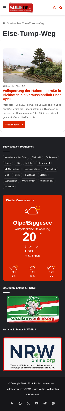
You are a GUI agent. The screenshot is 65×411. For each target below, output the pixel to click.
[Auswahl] (4, 9)
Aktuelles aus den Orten (16, 157)
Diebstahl (36, 157)
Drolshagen (51, 157)
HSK (18, 163)
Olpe (7, 175)
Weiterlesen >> (14, 124)
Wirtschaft (9, 186)
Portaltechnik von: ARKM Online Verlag (25, 389)
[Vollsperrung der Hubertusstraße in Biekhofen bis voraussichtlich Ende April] (32, 65)
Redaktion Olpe (12, 86)
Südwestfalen (11, 181)
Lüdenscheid (43, 163)
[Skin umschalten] (54, 9)
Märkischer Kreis (32, 169)
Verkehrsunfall (47, 181)
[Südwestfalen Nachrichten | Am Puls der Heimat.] (21, 7)
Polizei (17, 175)
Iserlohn (29, 163)
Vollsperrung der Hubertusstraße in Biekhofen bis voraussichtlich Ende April (32, 95)
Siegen (43, 175)
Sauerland (30, 175)
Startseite (13, 23)
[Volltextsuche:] (60, 9)
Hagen (8, 163)
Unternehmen (28, 181)
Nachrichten (51, 169)
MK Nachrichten (12, 169)
